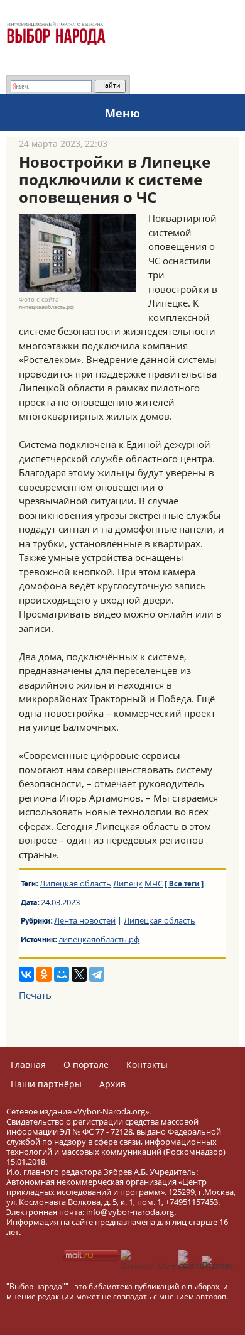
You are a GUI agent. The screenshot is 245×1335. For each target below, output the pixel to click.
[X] (79, 974)
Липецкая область (75, 883)
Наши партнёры (46, 1084)
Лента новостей (85, 920)
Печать (35, 995)
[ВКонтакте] (26, 974)
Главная (28, 1065)
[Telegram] (96, 974)
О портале (86, 1065)
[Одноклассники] (44, 974)
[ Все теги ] (184, 885)
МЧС (153, 883)
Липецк (128, 883)
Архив (112, 1084)
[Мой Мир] (61, 974)
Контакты (147, 1065)
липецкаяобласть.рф (98, 939)
